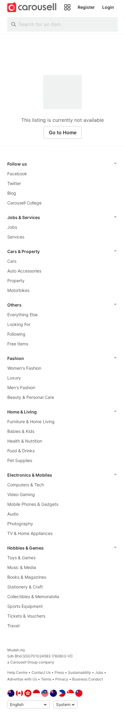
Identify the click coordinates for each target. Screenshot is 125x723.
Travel (13, 625)
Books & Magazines (26, 577)
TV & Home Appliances (29, 533)
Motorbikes (18, 290)
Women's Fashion (24, 368)
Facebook (17, 173)
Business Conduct (87, 679)
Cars (11, 261)
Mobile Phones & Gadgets (32, 504)
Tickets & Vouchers (26, 615)
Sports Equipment (25, 606)
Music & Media (21, 567)
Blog (11, 193)
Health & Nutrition (24, 441)
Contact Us (41, 672)
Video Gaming (21, 494)
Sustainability (79, 672)
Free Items (17, 343)
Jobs (12, 227)
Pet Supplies (19, 460)
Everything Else (22, 314)
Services (15, 236)
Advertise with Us (22, 679)
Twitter (14, 183)
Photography (20, 523)
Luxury (14, 377)
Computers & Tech (25, 484)
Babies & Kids (20, 431)
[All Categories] (67, 7)
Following (16, 334)
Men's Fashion (21, 387)
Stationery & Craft (25, 586)
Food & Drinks (21, 450)
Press (59, 672)
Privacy (61, 679)
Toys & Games (21, 557)
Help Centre (17, 672)
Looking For (18, 324)
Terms (46, 679)
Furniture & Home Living (31, 421)
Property (16, 280)
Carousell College (24, 202)
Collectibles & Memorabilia (33, 596)
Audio (13, 513)
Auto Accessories (24, 270)
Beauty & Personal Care (30, 397)
